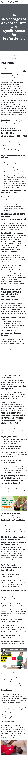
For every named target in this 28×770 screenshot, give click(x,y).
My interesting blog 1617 (9, 2)
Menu (24, 1)
